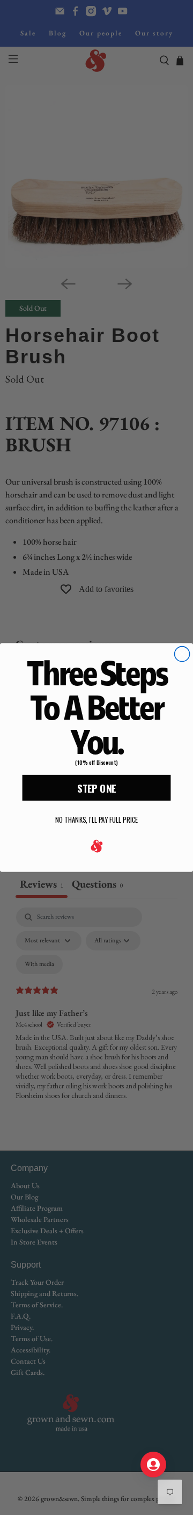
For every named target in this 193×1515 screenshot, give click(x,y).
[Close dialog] (182, 654)
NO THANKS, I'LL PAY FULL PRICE (96, 820)
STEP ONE (96, 788)
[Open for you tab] (153, 1464)
